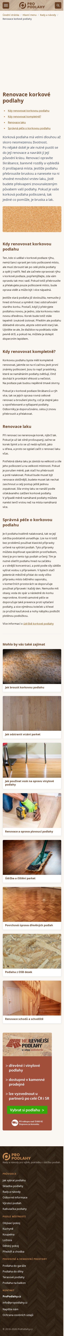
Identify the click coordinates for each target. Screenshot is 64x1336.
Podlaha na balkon (14, 1283)
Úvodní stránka (11, 14)
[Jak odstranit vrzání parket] (32, 713)
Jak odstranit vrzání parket (22, 734)
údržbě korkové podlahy (38, 623)
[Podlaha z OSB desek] (32, 951)
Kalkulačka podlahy (15, 1209)
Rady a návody (48, 14)
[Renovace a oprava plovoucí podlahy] (32, 810)
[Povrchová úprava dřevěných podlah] (32, 904)
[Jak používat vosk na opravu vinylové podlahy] (32, 760)
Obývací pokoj (11, 1223)
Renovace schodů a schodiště (24, 1019)
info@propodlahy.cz (15, 1302)
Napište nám (10, 1309)
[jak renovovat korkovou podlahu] (32, 219)
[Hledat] (58, 5)
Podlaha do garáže (14, 1266)
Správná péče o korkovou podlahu (29, 128)
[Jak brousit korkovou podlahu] (32, 666)
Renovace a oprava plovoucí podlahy (29, 831)
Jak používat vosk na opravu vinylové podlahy (29, 782)
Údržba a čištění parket (20, 878)
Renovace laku (17, 122)
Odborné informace (15, 1197)
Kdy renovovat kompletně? (24, 116)
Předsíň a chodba (13, 1251)
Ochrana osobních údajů (18, 1315)
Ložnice (7, 1240)
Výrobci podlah (12, 1203)
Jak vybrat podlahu (14, 1180)
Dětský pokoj (11, 1246)
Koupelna (8, 1234)
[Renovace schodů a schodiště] (32, 998)
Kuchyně (8, 1229)
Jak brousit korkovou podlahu (24, 687)
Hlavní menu (30, 14)
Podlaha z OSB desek (18, 972)
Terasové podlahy (13, 1277)
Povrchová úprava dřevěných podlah (29, 925)
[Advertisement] (32, 54)
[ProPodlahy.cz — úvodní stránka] (32, 5)
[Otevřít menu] (6, 5)
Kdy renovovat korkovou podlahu (28, 110)
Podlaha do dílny (13, 1271)
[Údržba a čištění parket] (32, 857)
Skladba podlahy (13, 1186)
